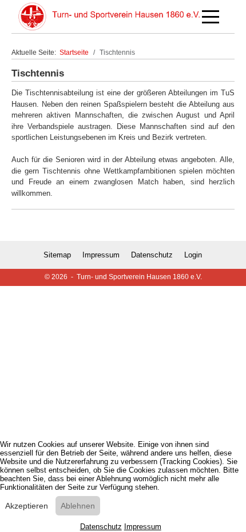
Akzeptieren (26, 505)
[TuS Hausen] (109, 16)
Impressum (101, 255)
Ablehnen (78, 505)
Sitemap (57, 255)
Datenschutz (152, 255)
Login (193, 255)
